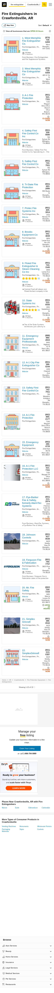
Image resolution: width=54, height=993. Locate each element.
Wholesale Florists (44, 826)
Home (4, 680)
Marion (4, 808)
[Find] (44, 4)
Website (25, 50)
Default (46, 25)
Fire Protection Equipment (36, 680)
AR (10, 680)
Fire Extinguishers (29, 47)
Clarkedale (46, 808)
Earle (17, 808)
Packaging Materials (6, 830)
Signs (22, 829)
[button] (50, 4)
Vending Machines (9, 826)
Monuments (24, 826)
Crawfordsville (19, 680)
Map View (10, 25)
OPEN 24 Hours (36, 31)
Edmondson (33, 808)
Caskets (40, 829)
